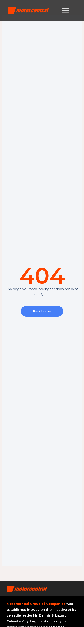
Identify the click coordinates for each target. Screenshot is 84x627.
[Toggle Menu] (65, 10)
